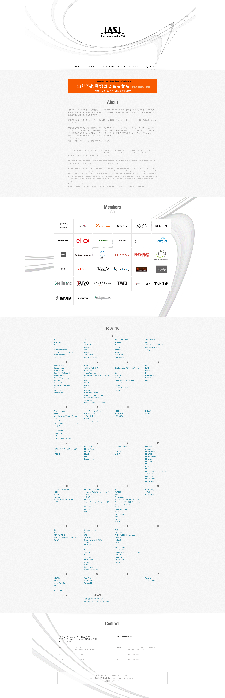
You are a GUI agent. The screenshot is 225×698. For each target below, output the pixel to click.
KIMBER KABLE (89, 447)
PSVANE (117, 522)
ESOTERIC (148, 378)
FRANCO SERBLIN (60, 433)
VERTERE (57, 578)
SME (85, 547)
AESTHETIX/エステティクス (63, 352)
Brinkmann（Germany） (62, 385)
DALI (116, 365)
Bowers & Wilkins (60, 383)
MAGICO (148, 447)
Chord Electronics (90, 383)
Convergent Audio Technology (94, 395)
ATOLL (117, 345)
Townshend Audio (121, 550)
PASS (116, 490)
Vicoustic (57, 580)
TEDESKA (118, 542)
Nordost (57, 494)
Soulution (87, 555)
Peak (116, 494)
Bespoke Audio (59, 375)
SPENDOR (87, 557)
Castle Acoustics (90, 373)
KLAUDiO (87, 451)
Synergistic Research (91, 569)
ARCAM (87, 352)
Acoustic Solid (59, 347)
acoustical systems (60, 350)
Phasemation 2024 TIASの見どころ (127, 499)
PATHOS (118, 492)
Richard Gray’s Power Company (65, 537)
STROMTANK (89, 562)
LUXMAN (118, 454)
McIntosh (148, 459)
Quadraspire (149, 494)
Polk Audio (118, 512)
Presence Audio (120, 514)
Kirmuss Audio (89, 449)
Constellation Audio (91, 393)
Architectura (88, 355)
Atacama (118, 342)
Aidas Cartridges (59, 355)
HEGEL (117, 411)
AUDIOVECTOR (150, 340)
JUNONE (57, 454)
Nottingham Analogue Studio (64, 499)
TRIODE (118, 562)
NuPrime (57, 502)
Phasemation (119, 497)
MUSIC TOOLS (150, 476)
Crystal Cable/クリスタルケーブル (96, 402)
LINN (116, 449)
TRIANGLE (118, 557)
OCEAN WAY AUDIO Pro (92, 490)
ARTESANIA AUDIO (122, 340)
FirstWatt (57, 421)
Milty (147, 464)
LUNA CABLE (119, 451)
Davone (117, 373)
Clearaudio (88, 388)
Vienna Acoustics (60, 583)
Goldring (87, 418)
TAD (116, 530)
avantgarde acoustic (152, 347)
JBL (55, 447)
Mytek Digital (150, 481)
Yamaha (148, 578)
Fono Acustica (59, 431)
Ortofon (87, 512)
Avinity (147, 350)
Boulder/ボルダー (60, 380)
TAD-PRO (118, 532)
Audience (118, 350)
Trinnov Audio (120, 560)
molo (147, 466)
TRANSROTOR (120, 555)
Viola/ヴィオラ (59, 585)
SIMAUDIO (88, 545)
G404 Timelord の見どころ (93, 411)
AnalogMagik (88, 347)
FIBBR (56, 413)
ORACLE (87, 499)
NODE (56, 492)
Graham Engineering (91, 421)
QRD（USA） (150, 490)
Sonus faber (88, 550)
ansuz (86, 350)
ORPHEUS (87, 507)
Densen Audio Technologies (124, 380)
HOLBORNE (119, 413)
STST (86, 565)
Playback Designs (121, 509)
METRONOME (150, 461)
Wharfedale (88, 578)
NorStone (57, 497)
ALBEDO (87, 342)
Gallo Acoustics (89, 413)
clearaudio (88, 390)
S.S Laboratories (90, 530)
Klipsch (86, 454)
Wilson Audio (89, 580)
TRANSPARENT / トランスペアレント (128, 552)
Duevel (117, 390)
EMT (147, 373)
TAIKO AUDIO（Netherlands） (125, 535)
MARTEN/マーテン (151, 454)
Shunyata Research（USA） (93, 540)
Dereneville (119, 383)
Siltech (86, 542)
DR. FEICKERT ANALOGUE (124, 388)
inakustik (148, 411)
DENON (117, 378)
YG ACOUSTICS (150, 580)
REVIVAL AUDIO (59, 535)
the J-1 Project (120, 547)
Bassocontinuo (59, 365)
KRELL (86, 456)
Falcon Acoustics (59, 411)
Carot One (88, 370)
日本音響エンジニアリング (93, 599)
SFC (85, 532)
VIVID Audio (58, 590)
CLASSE (87, 385)
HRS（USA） (119, 416)
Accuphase (57, 342)
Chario (86, 380)
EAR (146, 365)
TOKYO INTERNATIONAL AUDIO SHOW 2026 (120, 67)
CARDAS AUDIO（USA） (93, 368)
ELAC (147, 368)
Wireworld (88, 583)
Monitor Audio (150, 469)
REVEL (56, 532)
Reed (55, 530)
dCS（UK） (119, 375)
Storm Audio (88, 560)
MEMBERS (91, 67)
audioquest (119, 355)
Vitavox (56, 588)
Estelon (147, 380)
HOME (76, 67)
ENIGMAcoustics (151, 375)
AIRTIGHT (57, 357)
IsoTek (147, 413)
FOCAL (56, 428)
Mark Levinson (150, 451)
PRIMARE (118, 517)
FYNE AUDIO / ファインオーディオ (66, 438)
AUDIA (117, 347)
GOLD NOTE (88, 416)
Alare (86, 340)
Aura (147, 342)
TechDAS (118, 540)
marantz (148, 449)
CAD (86, 365)
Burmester (57, 390)
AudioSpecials (119, 357)
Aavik (56, 340)
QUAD (147, 492)
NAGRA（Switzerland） (62, 490)
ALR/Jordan (88, 345)
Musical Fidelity (150, 479)
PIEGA (117, 507)
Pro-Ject (118, 519)
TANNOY (118, 537)
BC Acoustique (59, 370)
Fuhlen (56, 436)
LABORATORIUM (121, 447)
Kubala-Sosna (89, 459)
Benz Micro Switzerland (62, 373)
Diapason (118, 385)
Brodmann (57, 388)
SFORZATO (88, 537)
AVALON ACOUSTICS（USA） (155, 345)
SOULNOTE (88, 552)
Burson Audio (58, 393)
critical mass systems (91, 398)
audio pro (118, 352)
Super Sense (88, 567)
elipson (147, 370)
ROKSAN (57, 540)
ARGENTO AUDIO (90, 357)
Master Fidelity (150, 456)
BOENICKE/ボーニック (61, 378)
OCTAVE (87, 497)
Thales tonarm (120, 545)
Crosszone (88, 400)
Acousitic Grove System (62, 345)
